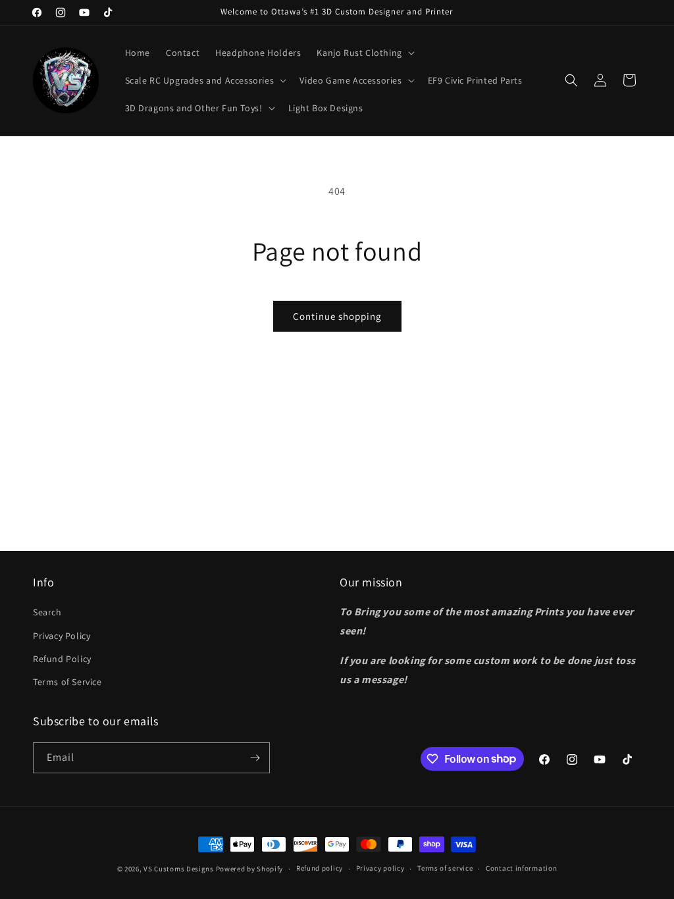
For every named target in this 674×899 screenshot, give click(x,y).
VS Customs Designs (179, 868)
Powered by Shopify (250, 868)
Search (47, 612)
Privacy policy (380, 868)
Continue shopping (337, 316)
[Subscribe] (254, 757)
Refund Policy (62, 659)
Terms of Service (67, 682)
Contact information (521, 868)
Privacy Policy (61, 636)
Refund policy (319, 868)
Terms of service (445, 868)
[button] (364, 52)
